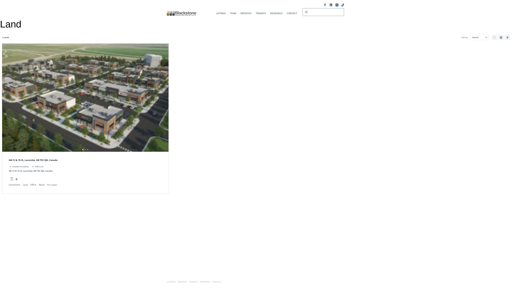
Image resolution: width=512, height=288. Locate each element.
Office (33, 184)
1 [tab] (82, 149)
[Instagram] (337, 5)
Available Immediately (20, 166)
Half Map (507, 37)
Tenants (261, 13)
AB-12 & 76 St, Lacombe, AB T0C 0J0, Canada (33, 160)
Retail (42, 184)
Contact (292, 13)
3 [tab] (87, 149)
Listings (221, 13)
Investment (14, 184)
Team (233, 13)
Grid (494, 37)
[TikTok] (343, 5)
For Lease (52, 184)
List (501, 37)
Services (245, 13)
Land (25, 184)
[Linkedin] (331, 5)
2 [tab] (85, 149)
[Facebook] (325, 5)
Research (276, 13)
